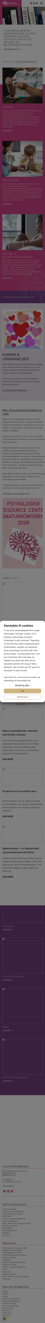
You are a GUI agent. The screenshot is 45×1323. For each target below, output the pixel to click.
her (29, 680)
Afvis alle (22, 697)
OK (22, 691)
